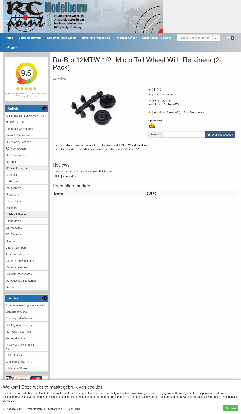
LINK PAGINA (14, 355)
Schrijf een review (193, 112)
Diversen (11, 287)
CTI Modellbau (14, 228)
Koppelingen (14, 201)
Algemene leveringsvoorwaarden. (26, 305)
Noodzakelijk (14, 409)
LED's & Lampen (16, 247)
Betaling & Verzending (19, 325)
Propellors (13, 194)
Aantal (155, 134)
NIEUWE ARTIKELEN (18, 122)
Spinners (12, 207)
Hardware (12, 241)
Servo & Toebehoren (18, 135)
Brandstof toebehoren (19, 274)
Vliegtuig (12, 174)
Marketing (74, 409)
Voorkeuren (35, 409)
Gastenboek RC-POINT (20, 362)
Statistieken (55, 409)
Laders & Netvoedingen (20, 261)
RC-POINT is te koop (18, 331)
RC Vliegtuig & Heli (17, 168)
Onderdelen (14, 221)
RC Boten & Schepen (18, 142)
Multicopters (14, 188)
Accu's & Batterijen (17, 254)
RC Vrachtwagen (16, 148)
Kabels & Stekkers (16, 267)
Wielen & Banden (17, 214)
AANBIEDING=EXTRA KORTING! (25, 115)
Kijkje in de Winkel (16, 368)
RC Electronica (15, 234)
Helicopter (13, 181)
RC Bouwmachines (17, 155)
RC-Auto (11, 161)
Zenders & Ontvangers (19, 129)
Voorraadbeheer (15, 338)
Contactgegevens (16, 312)
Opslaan (231, 408)
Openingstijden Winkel (19, 318)
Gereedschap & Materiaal (21, 280)
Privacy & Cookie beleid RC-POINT (22, 346)
